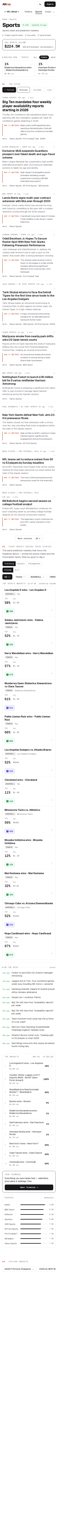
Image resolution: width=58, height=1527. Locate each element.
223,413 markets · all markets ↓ (38, 47)
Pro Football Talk (31, 138)
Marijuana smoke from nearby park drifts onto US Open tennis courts (27, 338)
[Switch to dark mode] (40, 4)
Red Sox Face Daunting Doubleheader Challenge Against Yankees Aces (31, 1028)
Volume (7, 570)
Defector (9, 1214)
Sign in (50, 4)
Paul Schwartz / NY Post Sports (19, 407)
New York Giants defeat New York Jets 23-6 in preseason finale (28, 416)
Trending (9, 563)
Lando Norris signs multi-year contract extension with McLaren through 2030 (26, 199)
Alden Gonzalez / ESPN (14, 147)
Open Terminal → (29, 1187)
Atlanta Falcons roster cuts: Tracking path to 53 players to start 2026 (33, 1037)
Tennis (20, 577)
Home (4, 19)
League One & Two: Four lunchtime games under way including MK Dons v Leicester (33, 982)
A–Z (17, 570)
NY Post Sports (30, 185)
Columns (37, 89)
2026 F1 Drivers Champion (19, 1269)
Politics (28, 11)
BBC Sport (7, 194)
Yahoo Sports (9, 98)
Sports (38, 11)
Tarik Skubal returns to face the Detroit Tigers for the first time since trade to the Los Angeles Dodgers (28, 296)
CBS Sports (43, 185)
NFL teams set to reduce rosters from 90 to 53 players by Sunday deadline (27, 461)
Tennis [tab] (46, 57)
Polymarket (34, 563)
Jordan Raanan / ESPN (14, 234)
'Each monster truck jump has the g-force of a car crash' (33, 1020)
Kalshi (21, 563)
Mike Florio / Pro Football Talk (20, 451)
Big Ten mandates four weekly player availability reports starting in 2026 (26, 106)
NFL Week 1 (13, 11)
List (49, 89)
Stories (23, 89)
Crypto (48, 11)
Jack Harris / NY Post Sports (18, 284)
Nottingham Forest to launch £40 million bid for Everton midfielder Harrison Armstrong (27, 380)
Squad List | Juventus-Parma (26, 997)
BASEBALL (37, 577)
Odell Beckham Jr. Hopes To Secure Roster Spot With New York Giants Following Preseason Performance (24, 242)
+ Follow (9, 89)
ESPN (42, 138)
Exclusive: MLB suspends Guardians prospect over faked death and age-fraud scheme (28, 154)
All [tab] (38, 57)
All (6, 4)
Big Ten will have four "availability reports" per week (33, 1004)
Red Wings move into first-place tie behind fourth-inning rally (33, 1045)
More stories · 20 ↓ (29, 538)
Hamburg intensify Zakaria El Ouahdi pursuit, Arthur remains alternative (33, 990)
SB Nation (9, 1238)
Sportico (8, 1219)
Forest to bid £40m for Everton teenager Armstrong (32, 974)
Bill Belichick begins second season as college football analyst (26, 502)
